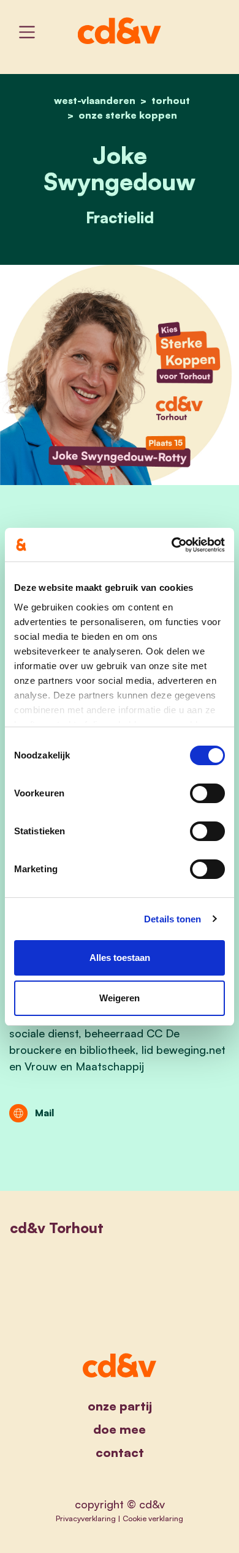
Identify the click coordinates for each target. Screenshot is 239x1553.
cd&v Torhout (57, 1228)
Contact (120, 1452)
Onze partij (120, 1406)
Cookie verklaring (153, 1518)
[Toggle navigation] (27, 32)
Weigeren (119, 998)
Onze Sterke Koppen (127, 115)
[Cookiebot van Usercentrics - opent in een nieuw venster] (172, 545)
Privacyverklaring (86, 1518)
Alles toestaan (119, 957)
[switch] (207, 793)
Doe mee (119, 1429)
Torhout (170, 100)
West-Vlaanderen (94, 100)
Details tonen (172, 919)
